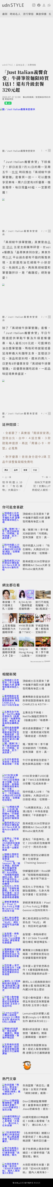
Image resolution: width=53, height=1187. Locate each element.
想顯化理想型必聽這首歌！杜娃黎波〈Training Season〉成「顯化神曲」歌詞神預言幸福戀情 (36, 862)
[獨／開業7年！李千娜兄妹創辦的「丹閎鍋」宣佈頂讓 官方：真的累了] (11, 534)
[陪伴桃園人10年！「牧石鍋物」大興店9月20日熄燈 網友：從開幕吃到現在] (11, 550)
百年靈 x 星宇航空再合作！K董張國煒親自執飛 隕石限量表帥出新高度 (36, 971)
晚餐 (25, 470)
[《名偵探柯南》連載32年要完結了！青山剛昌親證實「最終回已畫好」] (11, 1137)
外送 (35, 470)
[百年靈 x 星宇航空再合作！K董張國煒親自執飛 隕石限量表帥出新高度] (11, 970)
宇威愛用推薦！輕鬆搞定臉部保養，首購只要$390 (42, 629)
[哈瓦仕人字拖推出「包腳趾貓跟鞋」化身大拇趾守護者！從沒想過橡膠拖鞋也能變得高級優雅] (11, 891)
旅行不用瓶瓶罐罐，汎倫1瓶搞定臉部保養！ (42, 605)
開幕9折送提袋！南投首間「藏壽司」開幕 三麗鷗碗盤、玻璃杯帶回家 (36, 1034)
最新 (5, 14)
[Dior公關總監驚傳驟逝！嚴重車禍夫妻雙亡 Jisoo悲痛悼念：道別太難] (11, 1105)
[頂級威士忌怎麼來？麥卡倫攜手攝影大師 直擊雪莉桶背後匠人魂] (11, 518)
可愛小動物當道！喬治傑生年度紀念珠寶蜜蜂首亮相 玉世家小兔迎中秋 (36, 1003)
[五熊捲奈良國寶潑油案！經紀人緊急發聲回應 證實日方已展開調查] (11, 1049)
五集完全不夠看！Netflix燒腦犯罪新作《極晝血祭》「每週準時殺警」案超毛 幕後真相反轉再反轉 (36, 720)
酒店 (6, 470)
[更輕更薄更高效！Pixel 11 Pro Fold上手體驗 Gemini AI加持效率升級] (11, 907)
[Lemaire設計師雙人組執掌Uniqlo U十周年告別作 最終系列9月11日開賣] (11, 1017)
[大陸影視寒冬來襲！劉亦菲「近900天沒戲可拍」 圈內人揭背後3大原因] (11, 1169)
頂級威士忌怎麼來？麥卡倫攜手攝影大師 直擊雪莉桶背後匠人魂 (36, 517)
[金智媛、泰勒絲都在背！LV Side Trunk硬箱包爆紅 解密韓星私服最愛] (11, 938)
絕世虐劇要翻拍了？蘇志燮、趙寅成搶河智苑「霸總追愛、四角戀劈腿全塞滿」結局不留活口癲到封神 (36, 735)
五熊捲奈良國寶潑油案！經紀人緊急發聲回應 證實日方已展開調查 (36, 1048)
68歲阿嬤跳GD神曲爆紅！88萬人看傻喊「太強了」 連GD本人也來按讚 (36, 1122)
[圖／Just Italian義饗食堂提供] (26, 128)
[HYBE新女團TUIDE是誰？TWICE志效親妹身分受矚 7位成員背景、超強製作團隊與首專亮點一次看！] (11, 780)
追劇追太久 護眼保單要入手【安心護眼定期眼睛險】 (9, 652)
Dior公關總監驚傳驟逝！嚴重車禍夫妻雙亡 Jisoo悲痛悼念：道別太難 (37, 1106)
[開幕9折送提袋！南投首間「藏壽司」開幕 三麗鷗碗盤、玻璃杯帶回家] (11, 1033)
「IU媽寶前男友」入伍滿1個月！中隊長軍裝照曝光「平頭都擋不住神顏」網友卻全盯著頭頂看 (36, 815)
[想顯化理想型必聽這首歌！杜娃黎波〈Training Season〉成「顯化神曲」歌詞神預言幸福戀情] (11, 859)
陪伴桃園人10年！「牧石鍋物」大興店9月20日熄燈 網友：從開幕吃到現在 (36, 551)
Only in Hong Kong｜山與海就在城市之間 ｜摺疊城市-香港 (26, 652)
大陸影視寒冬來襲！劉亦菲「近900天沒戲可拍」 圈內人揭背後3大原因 (36, 1170)
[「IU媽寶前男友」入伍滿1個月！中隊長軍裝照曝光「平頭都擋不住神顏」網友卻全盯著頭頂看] (11, 812)
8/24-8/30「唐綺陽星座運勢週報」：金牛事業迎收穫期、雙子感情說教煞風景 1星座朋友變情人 (26, 605)
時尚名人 (15, 14)
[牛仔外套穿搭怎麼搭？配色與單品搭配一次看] (11, 764)
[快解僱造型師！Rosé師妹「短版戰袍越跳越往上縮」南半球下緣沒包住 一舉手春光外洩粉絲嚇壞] (11, 875)
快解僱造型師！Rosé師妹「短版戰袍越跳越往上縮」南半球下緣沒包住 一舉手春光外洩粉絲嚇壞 (36, 878)
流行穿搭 (28, 14)
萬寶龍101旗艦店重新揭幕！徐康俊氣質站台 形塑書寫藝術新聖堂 (36, 953)
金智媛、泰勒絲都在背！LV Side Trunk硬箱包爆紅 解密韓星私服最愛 (36, 939)
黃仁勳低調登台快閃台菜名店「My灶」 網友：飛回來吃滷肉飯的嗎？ (36, 924)
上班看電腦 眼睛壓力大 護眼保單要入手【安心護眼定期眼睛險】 (9, 629)
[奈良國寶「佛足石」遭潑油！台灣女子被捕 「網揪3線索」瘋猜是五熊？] (11, 1089)
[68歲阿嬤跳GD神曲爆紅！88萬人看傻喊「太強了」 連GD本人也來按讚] (11, 1121)
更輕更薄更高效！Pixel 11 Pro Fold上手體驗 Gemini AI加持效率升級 (36, 908)
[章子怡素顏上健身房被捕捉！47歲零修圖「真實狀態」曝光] (11, 1153)
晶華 (16, 470)
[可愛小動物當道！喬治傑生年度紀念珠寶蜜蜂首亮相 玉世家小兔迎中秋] (11, 1002)
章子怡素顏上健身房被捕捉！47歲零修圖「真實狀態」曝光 (36, 1152)
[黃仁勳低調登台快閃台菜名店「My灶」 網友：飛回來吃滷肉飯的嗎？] (11, 922)
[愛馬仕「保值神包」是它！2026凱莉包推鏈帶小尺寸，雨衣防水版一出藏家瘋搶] (11, 843)
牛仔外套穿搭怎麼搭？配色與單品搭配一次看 (36, 762)
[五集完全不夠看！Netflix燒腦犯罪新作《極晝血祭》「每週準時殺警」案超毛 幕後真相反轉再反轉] (11, 717)
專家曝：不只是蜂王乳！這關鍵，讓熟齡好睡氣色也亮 (9, 605)
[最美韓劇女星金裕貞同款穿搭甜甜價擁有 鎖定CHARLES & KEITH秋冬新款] (11, 701)
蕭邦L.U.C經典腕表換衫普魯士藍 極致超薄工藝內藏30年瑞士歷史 (37, 985)
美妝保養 (41, 14)
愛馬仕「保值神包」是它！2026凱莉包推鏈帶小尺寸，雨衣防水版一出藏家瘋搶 (36, 844)
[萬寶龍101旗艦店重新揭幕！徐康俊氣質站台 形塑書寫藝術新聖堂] (11, 954)
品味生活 (20, 65)
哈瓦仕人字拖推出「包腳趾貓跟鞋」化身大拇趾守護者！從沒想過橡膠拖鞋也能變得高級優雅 (36, 894)
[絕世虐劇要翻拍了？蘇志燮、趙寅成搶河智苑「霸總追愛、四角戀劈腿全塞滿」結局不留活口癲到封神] (11, 732)
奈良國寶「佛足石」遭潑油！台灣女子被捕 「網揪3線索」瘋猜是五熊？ (36, 1091)
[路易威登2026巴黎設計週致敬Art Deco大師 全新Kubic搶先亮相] (11, 565)
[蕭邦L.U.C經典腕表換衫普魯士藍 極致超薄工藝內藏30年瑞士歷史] (11, 986)
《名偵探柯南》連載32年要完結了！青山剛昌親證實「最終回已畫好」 (36, 1138)
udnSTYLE (7, 65)
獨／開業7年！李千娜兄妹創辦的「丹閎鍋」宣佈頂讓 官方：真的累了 (36, 535)
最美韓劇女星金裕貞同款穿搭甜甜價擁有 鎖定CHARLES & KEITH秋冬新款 (36, 702)
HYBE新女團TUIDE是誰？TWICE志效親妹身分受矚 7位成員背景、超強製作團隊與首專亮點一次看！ (26, 629)
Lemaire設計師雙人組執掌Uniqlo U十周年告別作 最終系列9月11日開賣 (36, 1019)
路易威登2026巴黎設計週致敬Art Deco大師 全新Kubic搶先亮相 (37, 565)
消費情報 (32, 65)
